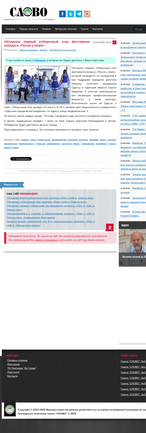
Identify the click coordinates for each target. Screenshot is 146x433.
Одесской (72, 140)
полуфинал (101, 144)
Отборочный (43, 140)
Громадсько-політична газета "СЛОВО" (29, 12)
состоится (66, 144)
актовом (112, 140)
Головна (10, 28)
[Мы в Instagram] (88, 14)
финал (76, 144)
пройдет (25, 140)
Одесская (40, 144)
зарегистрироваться (47, 240)
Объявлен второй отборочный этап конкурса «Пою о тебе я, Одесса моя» (50, 197)
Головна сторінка (17, 360)
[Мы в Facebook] (63, 14)
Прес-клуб (13, 372)
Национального (26, 144)
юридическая (10, 144)
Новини (46, 28)
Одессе (112, 144)
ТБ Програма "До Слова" (21, 368)
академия (93, 140)
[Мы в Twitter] (71, 14)
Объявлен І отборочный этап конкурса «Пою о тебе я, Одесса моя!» (47, 201)
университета (53, 144)
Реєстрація (13, 364)
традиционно (87, 144)
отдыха (15, 148)
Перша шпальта (28, 28)
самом (7, 148)
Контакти (97, 28)
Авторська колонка (66, 28)
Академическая (58, 140)
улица (33, 140)
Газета (84, 28)
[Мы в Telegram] (79, 14)
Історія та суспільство (62, 50)
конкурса (83, 140)
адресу (103, 140)
